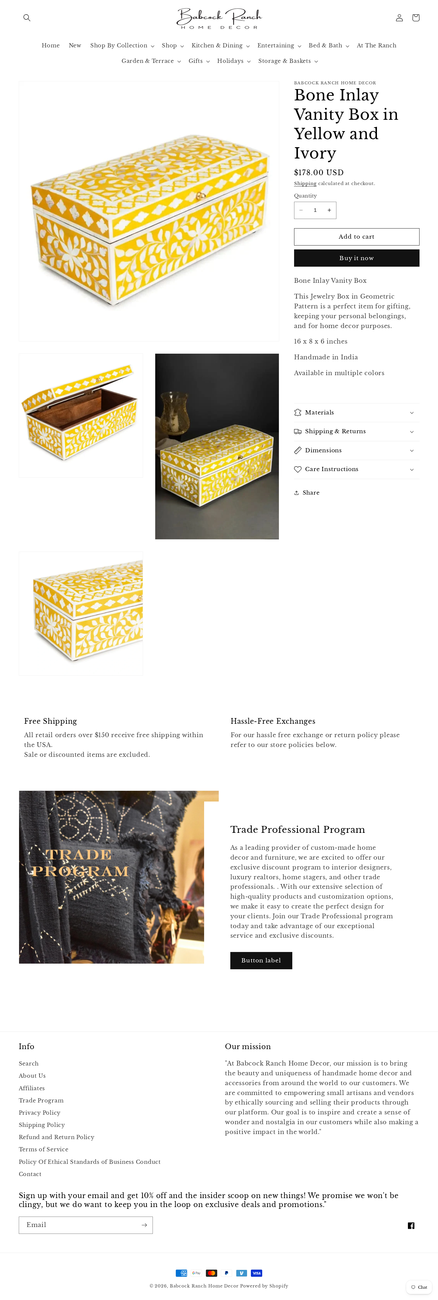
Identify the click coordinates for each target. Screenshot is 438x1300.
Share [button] (311, 492)
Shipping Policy (42, 1125)
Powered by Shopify (264, 1286)
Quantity (305, 196)
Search (29, 1063)
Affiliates (32, 1088)
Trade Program (41, 1100)
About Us (32, 1076)
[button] (27, 18)
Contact (30, 1174)
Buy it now (356, 257)
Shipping (305, 183)
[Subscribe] (144, 1225)
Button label (261, 960)
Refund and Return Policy (57, 1137)
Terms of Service (44, 1149)
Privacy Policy (40, 1113)
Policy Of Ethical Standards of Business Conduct (90, 1162)
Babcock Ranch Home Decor (204, 1286)
